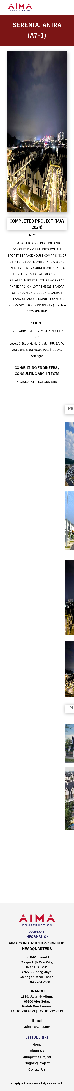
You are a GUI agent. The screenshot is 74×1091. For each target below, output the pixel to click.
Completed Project (37, 1057)
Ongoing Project (37, 1063)
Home (37, 1044)
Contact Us (36, 1069)
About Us (37, 1051)
